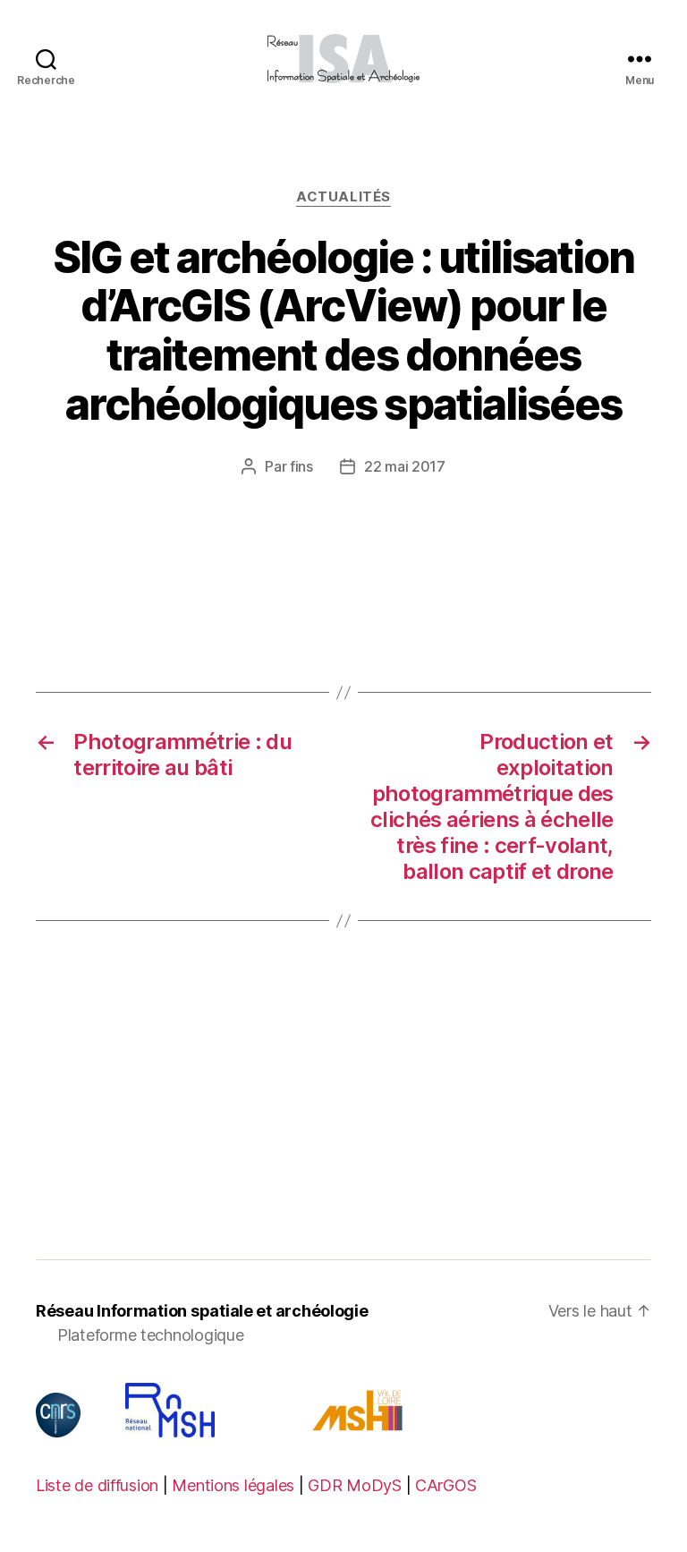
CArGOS (445, 1485)
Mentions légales (233, 1485)
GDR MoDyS (355, 1485)
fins (301, 466)
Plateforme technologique (150, 1335)
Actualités (343, 197)
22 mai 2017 (404, 466)
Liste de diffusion (97, 1485)
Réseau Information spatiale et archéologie (202, 1310)
